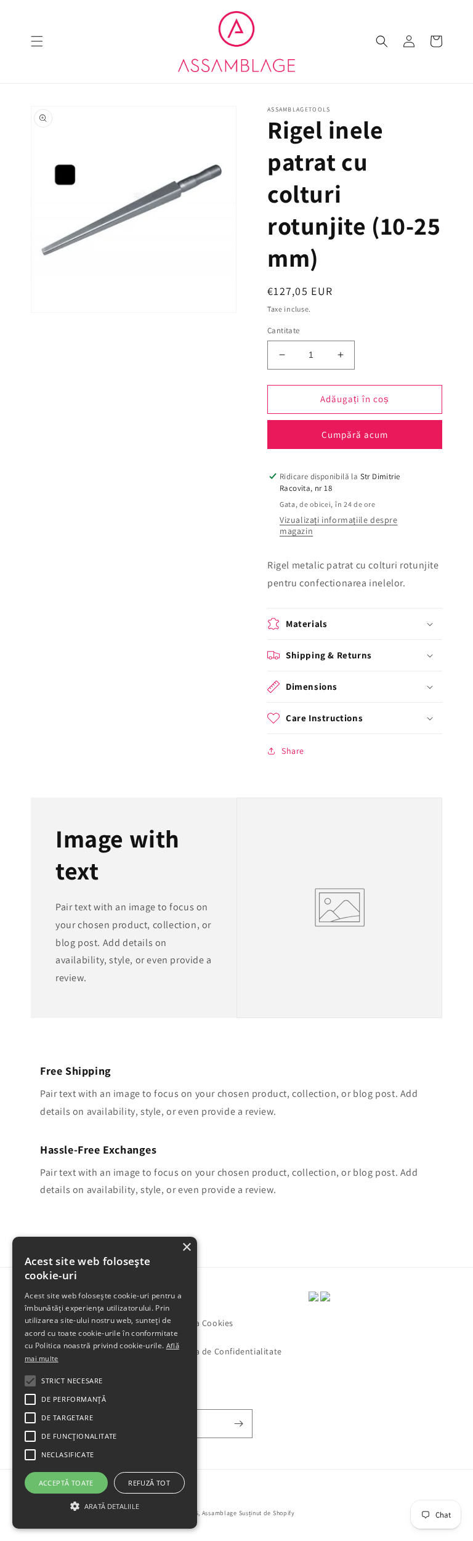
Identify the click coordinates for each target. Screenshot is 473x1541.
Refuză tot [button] (149, 1482)
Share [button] (292, 750)
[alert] (104, 1383)
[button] (37, 41)
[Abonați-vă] (238, 1423)
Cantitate (283, 330)
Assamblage (219, 1513)
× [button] (186, 1247)
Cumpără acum (354, 434)
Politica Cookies (201, 1323)
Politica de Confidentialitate (225, 1351)
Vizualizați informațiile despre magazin (339, 525)
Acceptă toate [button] (66, 1482)
